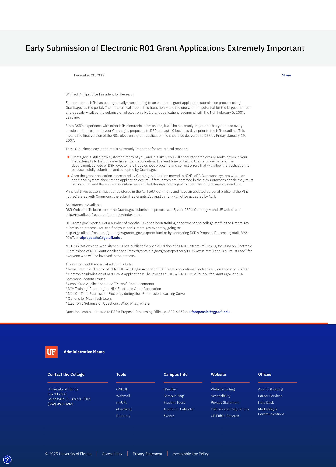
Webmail (123, 395)
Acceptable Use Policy (191, 453)
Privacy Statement (225, 402)
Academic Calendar (179, 409)
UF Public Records (225, 415)
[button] (7, 459)
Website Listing (223, 389)
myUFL (121, 402)
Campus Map (174, 395)
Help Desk (266, 402)
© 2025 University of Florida (68, 453)
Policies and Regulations (230, 409)
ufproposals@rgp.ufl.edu (100, 237)
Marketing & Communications (271, 411)
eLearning (124, 409)
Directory (123, 415)
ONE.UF (122, 389)
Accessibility (220, 395)
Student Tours (174, 402)
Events (169, 415)
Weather (170, 389)
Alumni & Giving (270, 389)
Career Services (270, 395)
